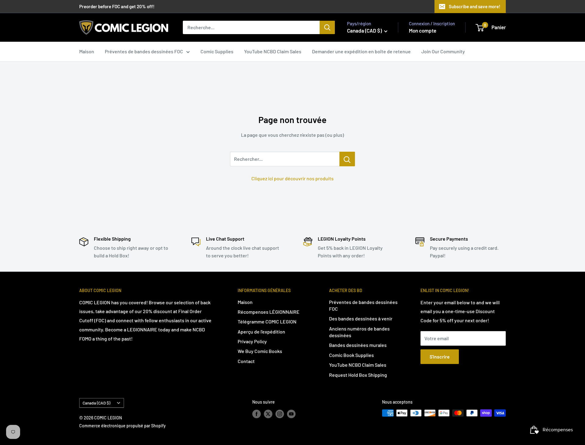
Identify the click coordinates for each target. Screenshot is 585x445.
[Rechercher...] (347, 159)
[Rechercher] (327, 27)
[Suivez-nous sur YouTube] (291, 413)
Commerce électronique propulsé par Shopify (122, 425)
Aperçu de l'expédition (261, 331)
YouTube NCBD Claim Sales (272, 51)
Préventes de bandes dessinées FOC (144, 51)
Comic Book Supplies (351, 355)
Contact (246, 361)
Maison (86, 51)
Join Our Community (443, 51)
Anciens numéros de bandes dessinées (359, 332)
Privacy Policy (252, 341)
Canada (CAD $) (96, 402)
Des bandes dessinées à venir (360, 318)
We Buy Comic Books (260, 351)
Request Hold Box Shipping (358, 375)
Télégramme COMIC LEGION (267, 321)
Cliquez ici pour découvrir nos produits (292, 178)
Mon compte (422, 30)
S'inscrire (440, 356)
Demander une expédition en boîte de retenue (361, 51)
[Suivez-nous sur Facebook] (256, 413)
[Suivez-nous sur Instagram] (279, 413)
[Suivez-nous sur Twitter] (268, 413)
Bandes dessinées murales (358, 345)
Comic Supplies (216, 51)
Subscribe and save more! (474, 6)
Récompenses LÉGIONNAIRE (269, 312)
